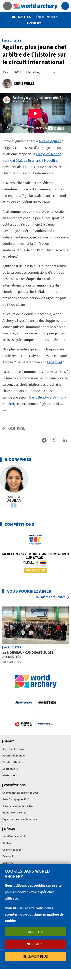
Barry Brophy (39, 397)
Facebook (8, 856)
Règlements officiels (14, 749)
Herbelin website (47, 724)
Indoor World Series (14, 812)
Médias (9, 829)
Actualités (21, 16)
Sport (9, 741)
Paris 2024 (54, 362)
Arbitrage (16, 428)
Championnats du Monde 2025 (20, 792)
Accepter (35, 931)
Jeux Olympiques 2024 (15, 799)
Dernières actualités (50, 597)
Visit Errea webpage (47, 702)
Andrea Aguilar (50, 141)
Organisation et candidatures (19, 819)
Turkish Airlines (23, 724)
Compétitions (15, 785)
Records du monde (13, 755)
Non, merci (36, 944)
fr (7, 6)
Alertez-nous (10, 775)
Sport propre (10, 769)
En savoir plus (35, 956)
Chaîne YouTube (11, 849)
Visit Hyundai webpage (23, 702)
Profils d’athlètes (12, 762)
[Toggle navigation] (65, 6)
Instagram (8, 863)
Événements (47, 16)
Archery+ (35, 23)
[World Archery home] (35, 681)
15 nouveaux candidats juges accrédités (28, 654)
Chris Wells (24, 83)
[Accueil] (35, 6)
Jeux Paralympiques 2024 (17, 806)
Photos (6, 843)
